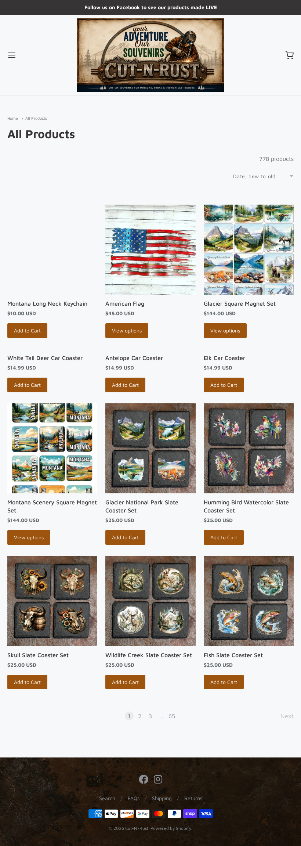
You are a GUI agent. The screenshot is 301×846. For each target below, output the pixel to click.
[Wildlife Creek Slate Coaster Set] (150, 601)
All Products (36, 118)
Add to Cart (27, 330)
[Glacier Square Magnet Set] (249, 250)
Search (107, 798)
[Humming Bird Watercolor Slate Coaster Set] (249, 448)
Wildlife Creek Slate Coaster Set (148, 655)
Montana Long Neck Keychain (47, 303)
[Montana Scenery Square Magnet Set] (52, 448)
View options (127, 330)
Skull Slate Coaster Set (38, 655)
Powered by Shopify (170, 828)
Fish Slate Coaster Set (233, 655)
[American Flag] (150, 250)
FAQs (133, 798)
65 (171, 716)
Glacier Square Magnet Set (240, 303)
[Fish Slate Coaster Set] (249, 601)
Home (12, 118)
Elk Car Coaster (224, 357)
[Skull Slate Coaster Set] (52, 601)
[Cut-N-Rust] (150, 55)
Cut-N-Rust (136, 828)
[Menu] (36, 55)
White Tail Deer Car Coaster (45, 357)
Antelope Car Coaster (134, 357)
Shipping (162, 798)
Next (287, 716)
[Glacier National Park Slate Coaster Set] (150, 448)
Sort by (217, 176)
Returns (193, 798)
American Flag (124, 303)
